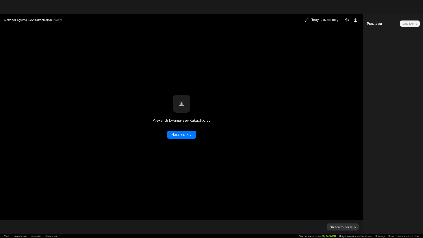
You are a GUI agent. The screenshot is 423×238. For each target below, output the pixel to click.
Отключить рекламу (343, 227)
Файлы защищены (310, 236)
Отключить (410, 23)
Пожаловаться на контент (403, 236)
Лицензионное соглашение (355, 236)
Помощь (380, 236)
